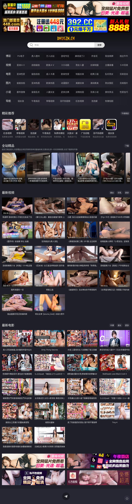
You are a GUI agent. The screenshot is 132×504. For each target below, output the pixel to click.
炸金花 (94, 56)
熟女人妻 (80, 65)
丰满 (112, 325)
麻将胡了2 (79, 56)
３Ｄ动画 (65, 65)
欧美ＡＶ (50, 65)
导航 (8, 101)
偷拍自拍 (35, 74)
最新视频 (8, 192)
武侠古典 (65, 92)
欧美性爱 (65, 74)
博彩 (8, 56)
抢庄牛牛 (124, 56)
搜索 (99, 45)
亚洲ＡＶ (21, 65)
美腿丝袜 (80, 83)
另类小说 (94, 92)
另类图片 (124, 83)
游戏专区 (65, 56)
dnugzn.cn (66, 38)
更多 (127, 192)
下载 (127, 145)
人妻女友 (50, 92)
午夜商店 (35, 101)
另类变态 (124, 74)
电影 (8, 74)
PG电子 (20, 56)
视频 (8, 65)
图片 (8, 83)
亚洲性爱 (21, 74)
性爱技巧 (124, 92)
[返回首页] (127, 498)
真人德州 (35, 56)
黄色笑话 (109, 92)
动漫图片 (65, 83)
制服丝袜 (80, 74)
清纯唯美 (94, 83)
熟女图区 (109, 83)
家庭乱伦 (35, 92)
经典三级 (94, 74)
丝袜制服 (94, 65)
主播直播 (109, 65)
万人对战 (50, 56)
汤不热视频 (65, 101)
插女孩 (21, 101)
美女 (112, 192)
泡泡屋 (94, 101)
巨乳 (119, 192)
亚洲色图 (35, 83)
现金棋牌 (109, 56)
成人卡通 (50, 74)
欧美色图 (50, 83)
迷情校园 (80, 92)
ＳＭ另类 (124, 65)
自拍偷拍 (35, 65)
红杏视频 (80, 101)
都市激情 (21, 92)
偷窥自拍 (21, 83)
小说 (8, 92)
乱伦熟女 (109, 74)
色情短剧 (109, 101)
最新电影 (8, 325)
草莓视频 (50, 101)
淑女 (119, 325)
